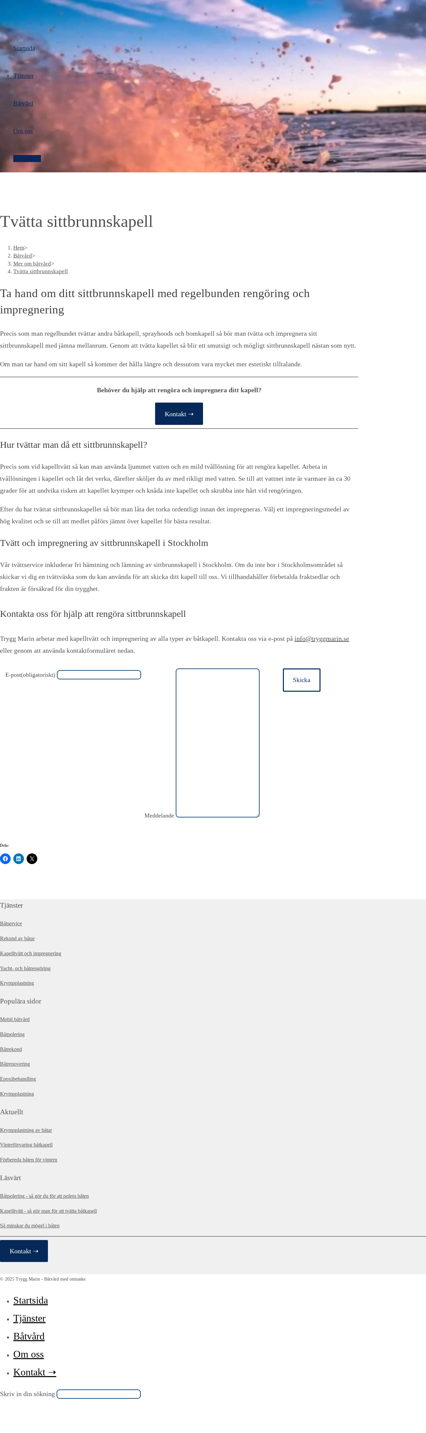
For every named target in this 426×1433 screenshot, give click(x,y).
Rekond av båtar (17, 938)
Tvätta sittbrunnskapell (40, 271)
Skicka (301, 679)
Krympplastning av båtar (26, 1130)
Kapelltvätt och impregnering (30, 953)
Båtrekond (11, 1049)
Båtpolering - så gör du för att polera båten (44, 1196)
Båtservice (11, 923)
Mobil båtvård (15, 1019)
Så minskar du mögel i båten (30, 1225)
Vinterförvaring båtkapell (26, 1145)
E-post (30, 674)
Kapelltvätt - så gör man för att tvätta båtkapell (48, 1211)
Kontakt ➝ (179, 414)
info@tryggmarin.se (322, 638)
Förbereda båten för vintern (28, 1160)
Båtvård (29, 1336)
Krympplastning (17, 983)
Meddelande (159, 815)
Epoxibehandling (18, 1079)
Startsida (30, 1300)
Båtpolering (12, 1034)
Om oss (28, 1353)
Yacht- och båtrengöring (25, 968)
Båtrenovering (15, 1064)
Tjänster (29, 1318)
